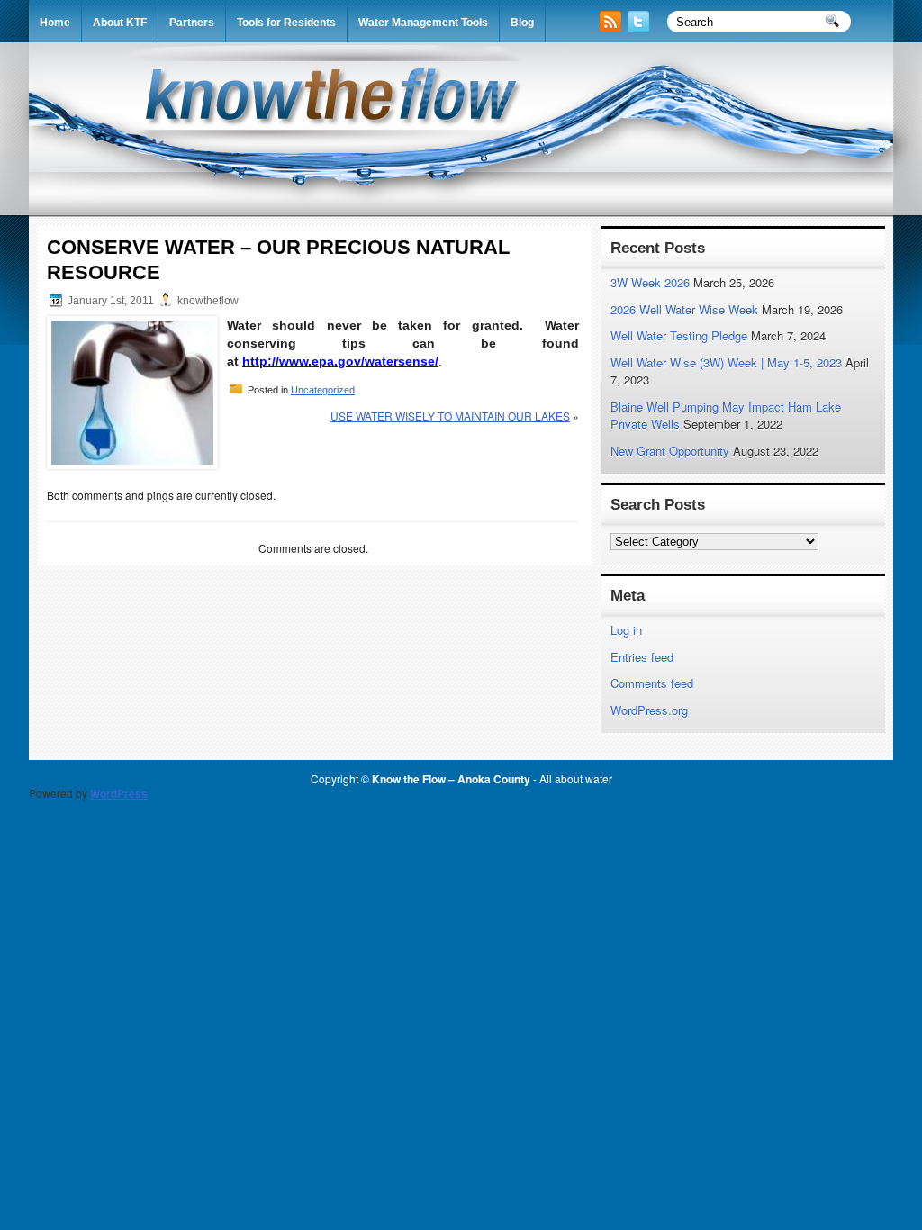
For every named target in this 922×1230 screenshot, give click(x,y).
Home (55, 22)
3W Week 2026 (650, 282)
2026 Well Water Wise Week (684, 309)
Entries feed (641, 656)
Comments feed (651, 683)
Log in (626, 629)
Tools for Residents (286, 22)
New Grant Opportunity (669, 450)
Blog (522, 22)
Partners (191, 22)
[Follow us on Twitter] (640, 27)
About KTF (120, 22)
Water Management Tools (423, 22)
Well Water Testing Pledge (678, 335)
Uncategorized (323, 389)
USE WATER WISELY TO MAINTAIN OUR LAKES (450, 415)
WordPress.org (649, 710)
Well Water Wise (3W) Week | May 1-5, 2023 (726, 362)
